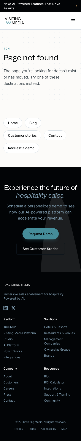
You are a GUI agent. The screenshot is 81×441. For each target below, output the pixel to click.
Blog (33, 123)
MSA (64, 428)
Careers (8, 388)
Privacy (18, 428)
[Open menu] (73, 20)
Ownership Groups (57, 349)
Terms (32, 428)
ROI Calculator (54, 382)
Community (52, 400)
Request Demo (41, 234)
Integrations (11, 357)
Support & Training (57, 394)
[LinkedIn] (5, 308)
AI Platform (11, 345)
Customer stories (22, 135)
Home (13, 123)
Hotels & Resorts (55, 327)
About (7, 376)
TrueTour (9, 327)
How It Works (12, 351)
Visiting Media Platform (19, 333)
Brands (49, 355)
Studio (8, 339)
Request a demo (21, 148)
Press (7, 394)
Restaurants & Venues (59, 333)
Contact (55, 135)
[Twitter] (13, 308)
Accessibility (48, 428)
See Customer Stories (41, 249)
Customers (11, 382)
